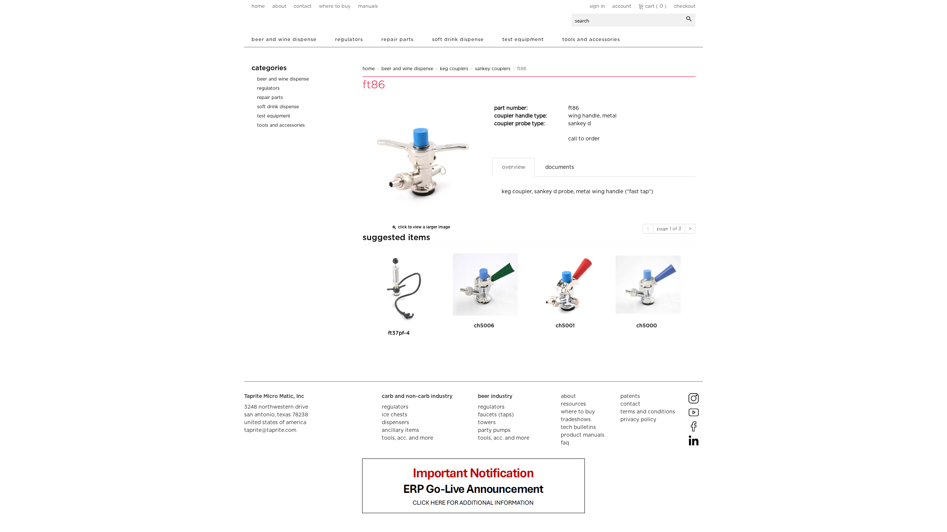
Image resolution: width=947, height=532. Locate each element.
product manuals (582, 435)
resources (573, 404)
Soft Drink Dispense (458, 39)
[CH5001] (567, 284)
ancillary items (400, 430)
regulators (395, 407)
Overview (513, 167)
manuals (368, 6)
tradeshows (576, 419)
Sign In (597, 6)
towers (487, 422)
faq (565, 443)
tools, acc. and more (407, 438)
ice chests (394, 414)
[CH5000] (648, 284)
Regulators (349, 39)
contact (302, 6)
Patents (630, 396)
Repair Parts (397, 39)
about (279, 6)
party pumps (494, 430)
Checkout (684, 6)
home (258, 6)
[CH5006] (485, 284)
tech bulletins (578, 427)
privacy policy (638, 419)
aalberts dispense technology (296, 22)
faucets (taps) (496, 414)
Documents (559, 167)
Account (621, 6)
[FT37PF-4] (400, 288)
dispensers (395, 422)
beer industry (495, 396)
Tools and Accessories (591, 39)
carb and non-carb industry (417, 396)
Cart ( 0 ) (655, 6)
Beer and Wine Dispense (284, 39)
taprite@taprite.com (270, 430)
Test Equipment (523, 39)
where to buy (335, 6)
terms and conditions (647, 412)
